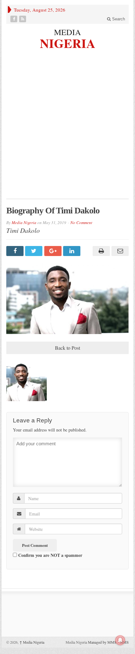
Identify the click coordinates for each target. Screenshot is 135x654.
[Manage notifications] (120, 640)
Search (118, 19)
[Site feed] (23, 19)
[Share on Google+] (53, 251)
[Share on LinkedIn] (72, 251)
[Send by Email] (119, 251)
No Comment (81, 222)
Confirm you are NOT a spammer (49, 555)
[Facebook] (14, 19)
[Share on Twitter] (34, 251)
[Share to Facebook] (15, 251)
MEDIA (67, 32)
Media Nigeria (24, 222)
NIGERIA (67, 42)
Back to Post (67, 347)
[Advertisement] (67, 128)
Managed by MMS (102, 642)
